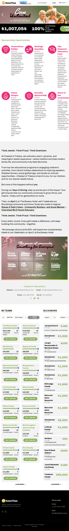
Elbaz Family (28, 387)
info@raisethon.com (59, 513)
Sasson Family (29, 406)
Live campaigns (42, 3)
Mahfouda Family (10, 365)
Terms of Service (7, 525)
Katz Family (28, 448)
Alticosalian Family (51, 442)
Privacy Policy (17, 525)
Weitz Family (8, 406)
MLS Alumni (8, 346)
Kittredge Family (51, 390)
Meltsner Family (10, 425)
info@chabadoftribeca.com (52, 290)
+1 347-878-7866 (58, 507)
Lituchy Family (9, 387)
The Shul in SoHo (10, 326)
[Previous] (2, 15)
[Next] (66, 15)
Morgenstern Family (28, 367)
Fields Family (8, 448)
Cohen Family (9, 467)
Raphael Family (29, 346)
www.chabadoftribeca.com (24, 290)
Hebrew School (29, 326)
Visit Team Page (10, 339)
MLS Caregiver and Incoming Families (29, 427)
